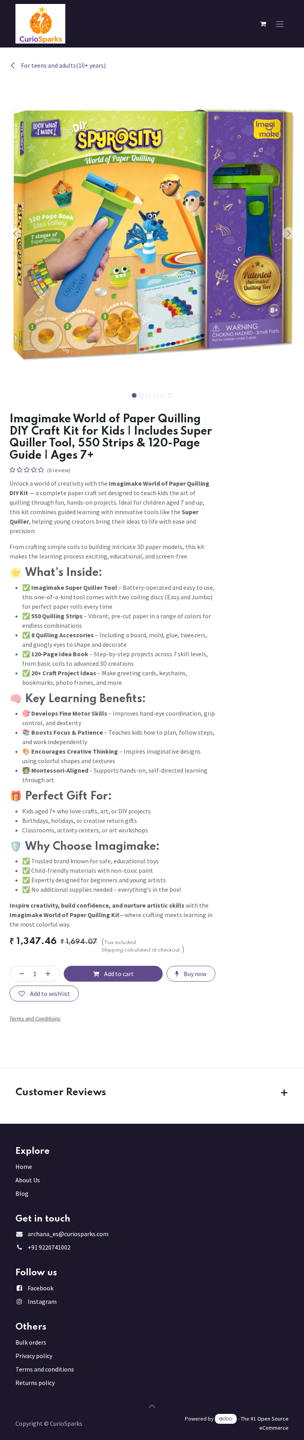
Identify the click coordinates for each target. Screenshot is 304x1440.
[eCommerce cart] (263, 23)
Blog (21, 1193)
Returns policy (35, 1383)
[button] (15, 233)
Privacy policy (33, 1356)
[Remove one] (19, 973)
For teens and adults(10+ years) (63, 65)
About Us (27, 1180)
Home (23, 1166)
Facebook (40, 1288)
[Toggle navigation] (280, 24)
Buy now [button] (194, 974)
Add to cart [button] (118, 974)
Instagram (42, 1301)
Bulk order (29, 1342)
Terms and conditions (44, 1369)
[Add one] (50, 973)
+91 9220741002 (49, 1247)
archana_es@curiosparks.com (68, 1234)
